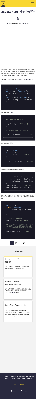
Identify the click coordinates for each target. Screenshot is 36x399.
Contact (22, 384)
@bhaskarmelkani (14, 24)
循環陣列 (8, 262)
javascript (16, 258)
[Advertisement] (18, 49)
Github (25, 391)
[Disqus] (18, 348)
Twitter (15, 391)
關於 (15, 384)
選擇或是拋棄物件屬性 (13, 284)
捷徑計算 (3, 69)
